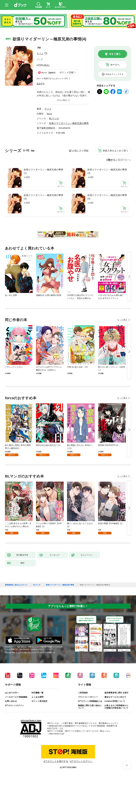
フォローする (46, 53)
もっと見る (122, 320)
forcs (49, 113)
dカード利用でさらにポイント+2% (52, 78)
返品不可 (41, 84)
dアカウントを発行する (56, 761)
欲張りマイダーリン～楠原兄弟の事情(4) (107, 197)
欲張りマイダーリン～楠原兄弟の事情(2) (107, 171)
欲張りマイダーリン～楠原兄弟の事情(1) (43, 171)
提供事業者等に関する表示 (116, 693)
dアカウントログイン (14, 705)
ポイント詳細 (66, 72)
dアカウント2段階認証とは (90, 701)
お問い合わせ (11, 701)
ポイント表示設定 (39, 701)
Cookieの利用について (114, 701)
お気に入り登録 (80, 150)
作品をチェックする (115, 74)
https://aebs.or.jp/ (56, 734)
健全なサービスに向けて (115, 697)
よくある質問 (37, 697)
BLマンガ (54, 118)
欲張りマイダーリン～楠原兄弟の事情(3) (43, 197)
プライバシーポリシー (88, 697)
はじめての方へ (12, 693)
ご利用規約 (83, 693)
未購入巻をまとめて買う (115, 150)
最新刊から (124, 160)
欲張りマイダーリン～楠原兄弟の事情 (69, 123)
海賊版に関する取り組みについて (90, 706)
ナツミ (40, 53)
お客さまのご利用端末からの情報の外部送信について (116, 706)
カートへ (115, 64)
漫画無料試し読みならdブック (16, 585)
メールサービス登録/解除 (16, 697)
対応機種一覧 (37, 693)
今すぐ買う (115, 54)
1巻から (111, 160)
